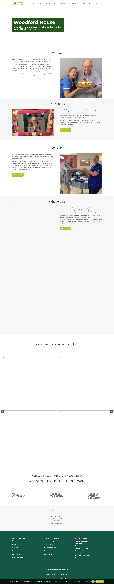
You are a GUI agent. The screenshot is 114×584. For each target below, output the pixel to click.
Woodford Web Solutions (63, 579)
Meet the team (17, 554)
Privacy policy (100, 581)
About (40, 3)
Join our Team (86, 3)
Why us (14, 544)
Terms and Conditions (62, 574)
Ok (93, 581)
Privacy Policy (48, 544)
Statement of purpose (51, 541)
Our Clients (48, 3)
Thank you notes (17, 557)
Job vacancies (48, 554)
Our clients (15, 551)
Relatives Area (74, 3)
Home (34, 3)
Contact (96, 3)
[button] (2, 411)
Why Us (56, 3)
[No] (112, 581)
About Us (15, 541)
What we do (64, 3)
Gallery (46, 551)
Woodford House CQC (51, 547)
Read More (65, 130)
